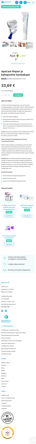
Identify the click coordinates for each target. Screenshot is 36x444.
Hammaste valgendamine (8, 343)
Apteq (3, 368)
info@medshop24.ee (6, 296)
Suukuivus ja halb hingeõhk (8, 351)
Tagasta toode (5, 395)
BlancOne (3, 376)
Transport (3, 403)
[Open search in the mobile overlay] (16, 2)
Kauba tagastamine (6, 400)
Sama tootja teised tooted (18, 63)
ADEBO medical (5, 362)
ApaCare (3, 365)
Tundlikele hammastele (7, 346)
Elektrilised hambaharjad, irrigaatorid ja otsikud (13, 332)
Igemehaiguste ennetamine (8, 348)
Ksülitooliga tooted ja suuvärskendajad (11, 340)
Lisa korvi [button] (9, 216)
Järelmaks (4, 408)
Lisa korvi (18, 95)
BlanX (2, 378)
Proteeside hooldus (6, 354)
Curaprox (3, 386)
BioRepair (3, 373)
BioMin (3, 370)
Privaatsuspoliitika (6, 406)
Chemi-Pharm (5, 381)
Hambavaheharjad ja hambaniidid (10, 335)
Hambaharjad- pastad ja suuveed (10, 330)
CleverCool (4, 384)
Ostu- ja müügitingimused (8, 398)
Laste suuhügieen (6, 338)
